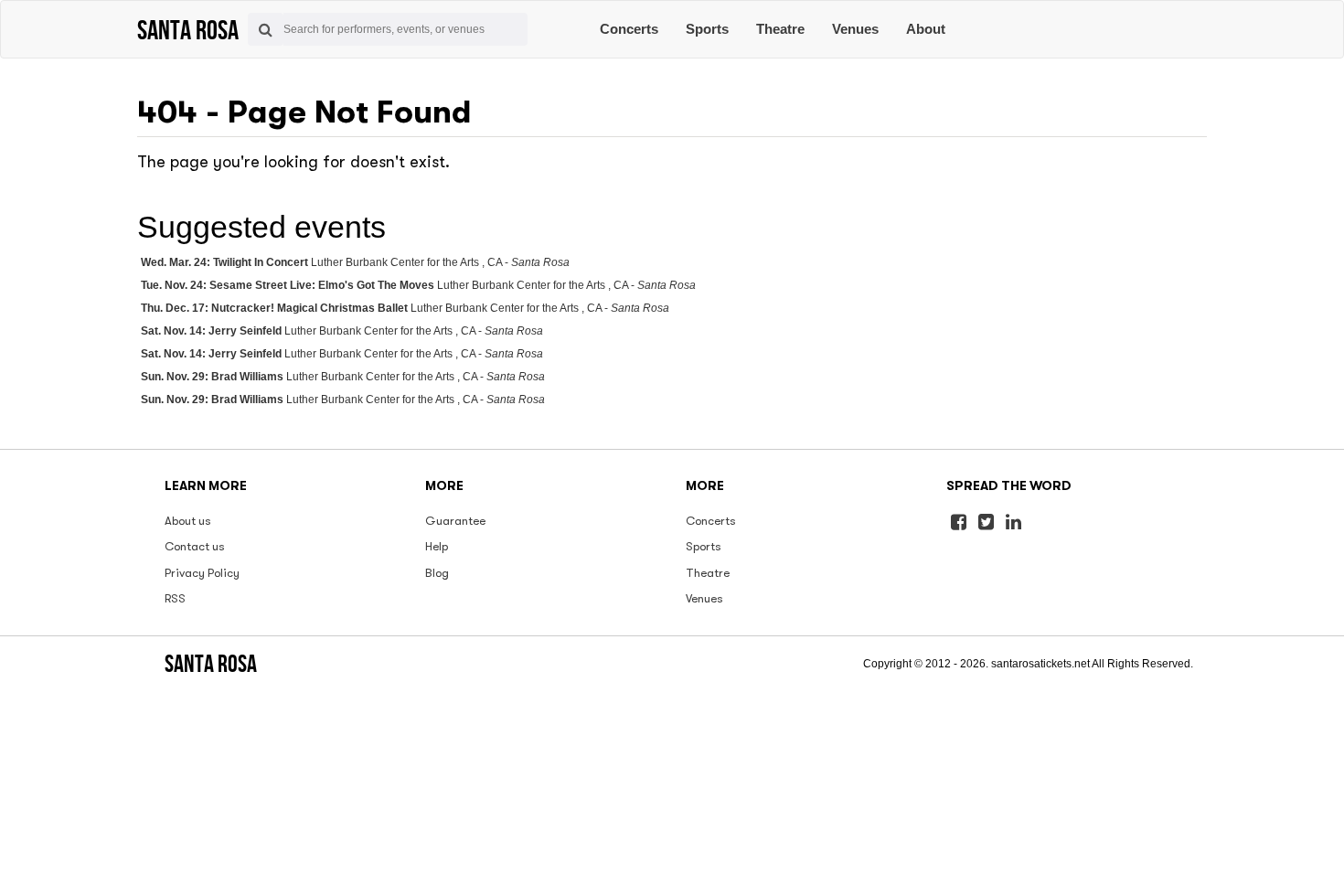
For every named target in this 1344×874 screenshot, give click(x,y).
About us (188, 521)
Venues (855, 29)
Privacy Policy (202, 573)
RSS (175, 598)
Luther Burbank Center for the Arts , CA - (355, 262)
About (925, 29)
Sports (707, 29)
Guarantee (455, 521)
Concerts (629, 29)
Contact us (195, 546)
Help (436, 546)
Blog (437, 573)
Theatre (780, 29)
